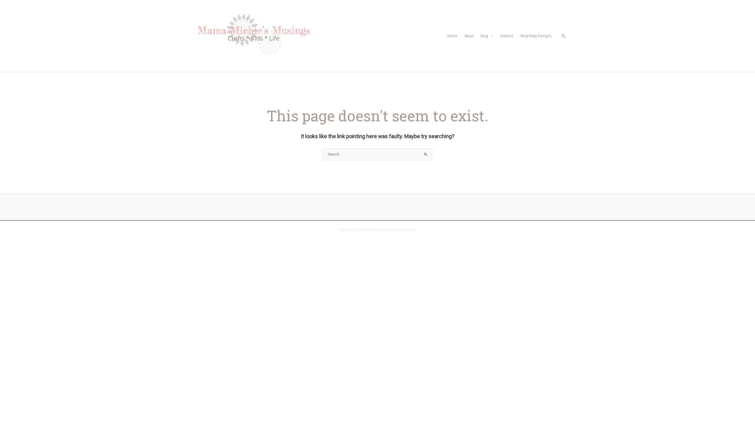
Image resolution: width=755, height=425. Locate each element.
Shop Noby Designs (536, 36)
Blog (484, 36)
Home (452, 36)
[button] (563, 36)
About (469, 36)
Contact (506, 36)
